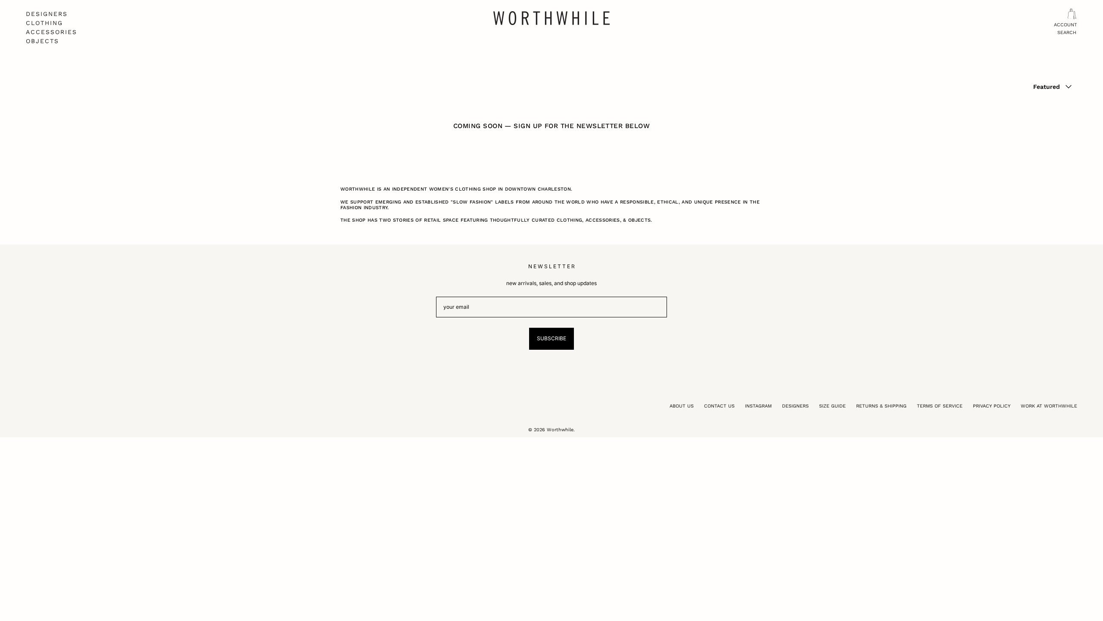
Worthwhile (560, 430)
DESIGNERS (47, 13)
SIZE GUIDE (832, 406)
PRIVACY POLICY (991, 406)
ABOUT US (682, 406)
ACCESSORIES (51, 31)
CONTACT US (719, 406)
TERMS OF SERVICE (940, 406)
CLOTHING (44, 22)
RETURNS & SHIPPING (881, 406)
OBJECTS (42, 41)
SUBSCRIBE (551, 338)
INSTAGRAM (758, 406)
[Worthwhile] (551, 18)
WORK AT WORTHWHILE (1049, 406)
